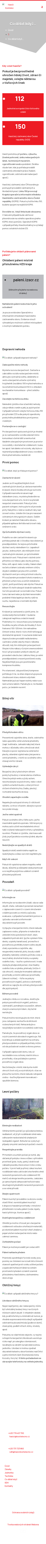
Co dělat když (11, 1479)
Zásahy (8, 1469)
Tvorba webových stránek (19, 1524)
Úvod (7, 1466)
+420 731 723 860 (16, 1448)
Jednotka (9, 1472)
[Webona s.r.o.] (23, 1532)
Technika (9, 1476)
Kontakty (9, 1486)
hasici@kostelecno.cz (19, 1436)
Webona (35, 1524)
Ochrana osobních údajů (23, 1512)
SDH (7, 1482)
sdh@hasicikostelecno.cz (21, 1452)
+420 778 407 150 (16, 1433)
